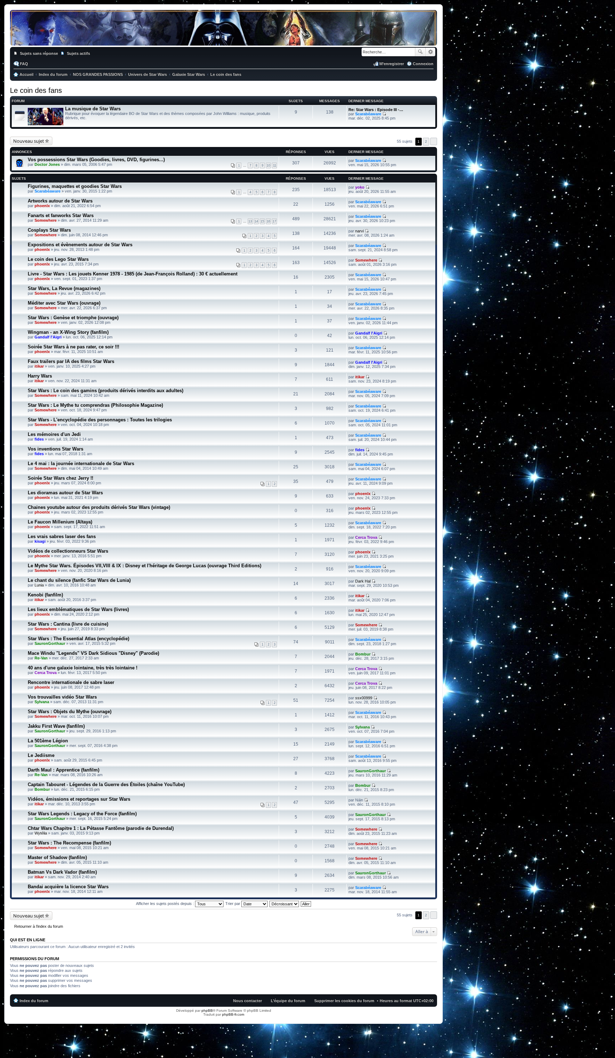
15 (262, 221)
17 (274, 221)
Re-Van (41, 658)
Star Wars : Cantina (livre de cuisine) (68, 624)
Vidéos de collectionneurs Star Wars (68, 551)
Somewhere (46, 220)
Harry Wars (40, 376)
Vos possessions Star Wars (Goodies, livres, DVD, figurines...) (96, 159)
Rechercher (420, 52)
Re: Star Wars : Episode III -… (375, 109)
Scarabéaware (368, 114)
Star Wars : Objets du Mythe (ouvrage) (69, 711)
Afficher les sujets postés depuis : (165, 903)
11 (274, 165)
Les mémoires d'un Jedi (54, 434)
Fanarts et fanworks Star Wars (61, 215)
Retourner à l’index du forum (38, 926)
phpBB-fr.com (233, 1014)
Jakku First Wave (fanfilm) (56, 726)
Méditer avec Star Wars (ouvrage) (64, 303)
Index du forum (34, 1001)
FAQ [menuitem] (24, 64)
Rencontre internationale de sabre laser (71, 682)
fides (39, 439)
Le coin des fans (36, 90)
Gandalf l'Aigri (48, 337)
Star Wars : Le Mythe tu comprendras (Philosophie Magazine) (95, 405)
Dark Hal (362, 581)
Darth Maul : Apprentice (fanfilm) (63, 770)
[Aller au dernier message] (384, 160)
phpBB (207, 1010)
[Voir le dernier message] (384, 114)
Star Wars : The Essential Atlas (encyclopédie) (78, 638)
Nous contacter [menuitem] (247, 1001)
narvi (359, 231)
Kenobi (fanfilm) (45, 595)
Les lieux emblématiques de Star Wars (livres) (78, 609)
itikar (39, 366)
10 (268, 165)
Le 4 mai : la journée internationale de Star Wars (81, 463)
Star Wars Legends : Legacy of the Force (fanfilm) (82, 813)
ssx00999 (363, 698)
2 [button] (426, 141)
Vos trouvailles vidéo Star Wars (62, 697)
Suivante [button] (433, 141)
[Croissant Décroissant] (284, 903)
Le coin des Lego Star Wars (58, 259)
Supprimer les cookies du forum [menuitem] (344, 1001)
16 (268, 221)
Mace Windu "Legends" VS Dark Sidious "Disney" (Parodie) (93, 653)
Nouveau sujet (28, 141)
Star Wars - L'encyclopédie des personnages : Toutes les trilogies (100, 419)
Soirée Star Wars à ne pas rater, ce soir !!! (73, 346)
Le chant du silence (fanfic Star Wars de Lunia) (79, 580)
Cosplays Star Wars (49, 230)
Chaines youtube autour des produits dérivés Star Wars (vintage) (99, 507)
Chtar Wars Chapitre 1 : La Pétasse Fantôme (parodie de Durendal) (101, 828)
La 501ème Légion (48, 740)
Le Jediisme (41, 755)
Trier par (233, 903)
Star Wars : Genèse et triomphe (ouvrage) (73, 317)
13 (250, 221)
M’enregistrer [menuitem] (391, 64)
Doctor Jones (47, 164)
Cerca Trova (366, 537)
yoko (359, 187)
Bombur (362, 654)
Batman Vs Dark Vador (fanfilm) (62, 872)
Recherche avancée (430, 52)
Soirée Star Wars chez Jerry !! (60, 478)
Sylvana (42, 702)
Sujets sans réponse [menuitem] (39, 53)
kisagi (40, 541)
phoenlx (42, 206)
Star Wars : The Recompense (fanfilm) (69, 843)
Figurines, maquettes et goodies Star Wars (75, 186)
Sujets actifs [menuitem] (78, 53)
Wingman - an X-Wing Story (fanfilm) (68, 332)
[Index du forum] (223, 38)
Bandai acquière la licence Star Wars (68, 886)
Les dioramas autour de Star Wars (65, 492)
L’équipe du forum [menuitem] (288, 1001)
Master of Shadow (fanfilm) (57, 857)
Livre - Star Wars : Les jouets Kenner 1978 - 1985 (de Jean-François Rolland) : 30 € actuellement (132, 274)
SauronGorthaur (50, 643)
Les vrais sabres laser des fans (62, 536)
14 (256, 221)
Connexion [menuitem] (423, 64)
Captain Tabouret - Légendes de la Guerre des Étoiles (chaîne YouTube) (106, 784)
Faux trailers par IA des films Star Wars (71, 361)
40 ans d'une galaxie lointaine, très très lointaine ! (82, 667)
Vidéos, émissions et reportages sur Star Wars (79, 799)
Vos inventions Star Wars (55, 449)
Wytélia (41, 833)
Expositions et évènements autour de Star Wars (80, 244)
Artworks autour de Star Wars (60, 201)
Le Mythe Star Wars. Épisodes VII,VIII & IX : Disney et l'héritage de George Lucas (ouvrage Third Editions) (144, 565)
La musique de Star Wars (93, 108)
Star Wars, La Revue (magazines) (64, 288)
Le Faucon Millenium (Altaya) (60, 522)
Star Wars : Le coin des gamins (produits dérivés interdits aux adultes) (105, 390)
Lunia (39, 585)
